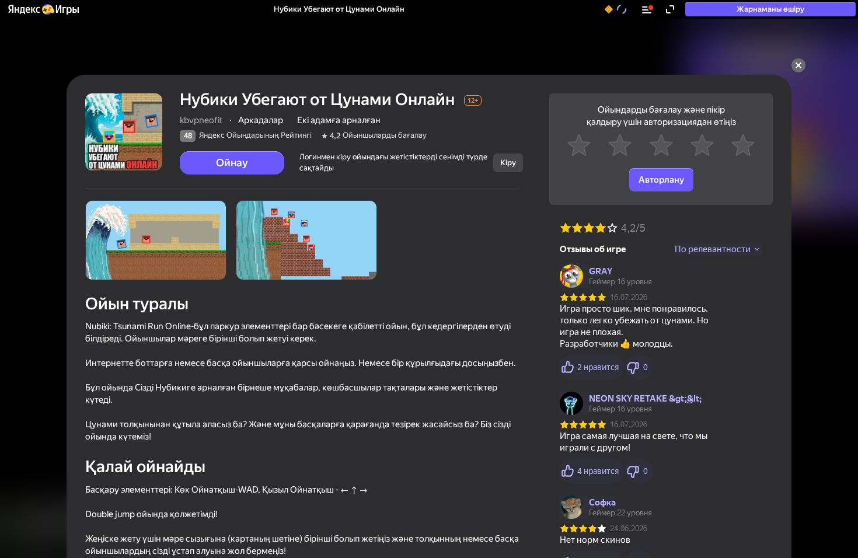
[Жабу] (798, 65)
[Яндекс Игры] (43, 9)
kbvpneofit (201, 120)
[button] (43, 9)
